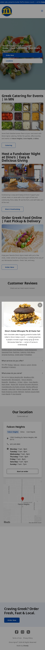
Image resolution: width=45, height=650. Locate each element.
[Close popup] (40, 305)
